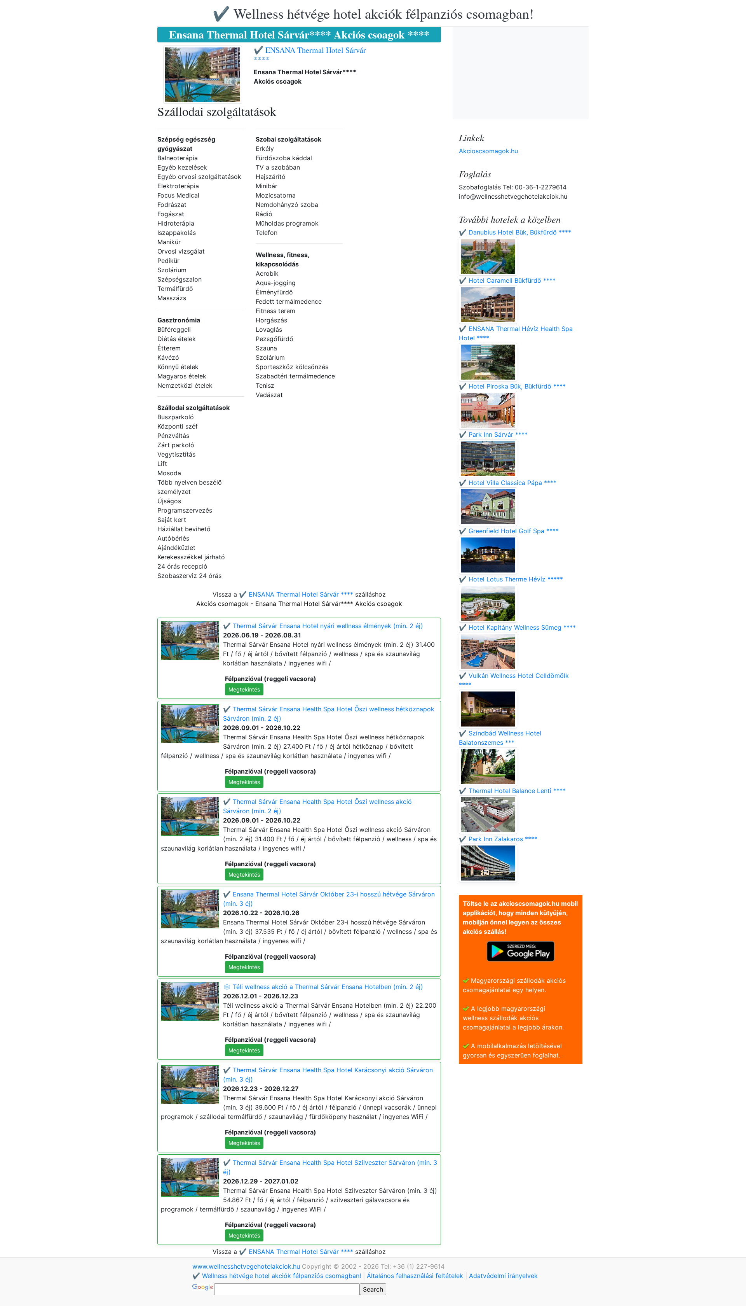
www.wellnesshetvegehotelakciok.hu (247, 1266)
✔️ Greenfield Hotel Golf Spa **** (509, 531)
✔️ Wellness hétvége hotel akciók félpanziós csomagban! (373, 13)
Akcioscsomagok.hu (488, 151)
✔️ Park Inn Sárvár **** (493, 434)
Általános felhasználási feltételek (415, 1276)
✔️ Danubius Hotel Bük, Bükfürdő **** (515, 232)
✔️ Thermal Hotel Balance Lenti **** (512, 791)
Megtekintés (244, 689)
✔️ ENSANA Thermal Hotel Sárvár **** (310, 55)
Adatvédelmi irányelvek (503, 1276)
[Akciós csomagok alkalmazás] (521, 950)
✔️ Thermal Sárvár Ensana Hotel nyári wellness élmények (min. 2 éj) (323, 626)
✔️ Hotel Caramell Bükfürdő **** (507, 280)
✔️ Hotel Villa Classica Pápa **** (507, 483)
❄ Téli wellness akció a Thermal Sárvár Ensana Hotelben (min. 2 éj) (323, 987)
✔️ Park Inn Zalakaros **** (498, 839)
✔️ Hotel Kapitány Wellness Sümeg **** (517, 627)
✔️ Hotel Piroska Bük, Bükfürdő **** (512, 386)
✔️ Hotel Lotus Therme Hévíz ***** (511, 579)
